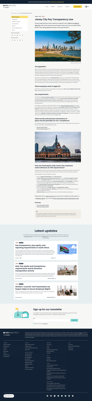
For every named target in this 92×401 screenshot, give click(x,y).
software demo (40, 198)
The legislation (14, 19)
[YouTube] (62, 395)
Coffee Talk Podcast (50, 351)
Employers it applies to (16, 21)
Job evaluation (27, 359)
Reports (26, 365)
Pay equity (48, 357)
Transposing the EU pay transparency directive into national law (56, 374)
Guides (48, 347)
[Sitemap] (72, 396)
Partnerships (5, 351)
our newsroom (45, 236)
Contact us (5, 347)
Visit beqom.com (6, 356)
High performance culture (51, 360)
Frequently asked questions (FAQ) (31, 347)
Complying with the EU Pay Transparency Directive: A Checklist (56, 378)
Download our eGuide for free (57, 2)
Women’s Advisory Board (42, 127)
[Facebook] (51, 396)
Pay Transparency (28, 355)
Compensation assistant (29, 367)
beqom (81, 332)
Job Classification (50, 366)
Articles (48, 346)
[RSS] (69, 396)
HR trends (48, 359)
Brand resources (6, 354)
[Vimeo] (65, 396)
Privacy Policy (45, 323)
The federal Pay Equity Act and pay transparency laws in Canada (56, 371)
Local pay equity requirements (52, 349)
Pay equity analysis (28, 353)
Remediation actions (29, 364)
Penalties (13, 25)
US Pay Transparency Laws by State (53, 383)
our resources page (28, 236)
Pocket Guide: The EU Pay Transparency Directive (56, 386)
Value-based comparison (29, 360)
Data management (28, 357)
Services (4, 353)
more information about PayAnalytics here (66, 198)
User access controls (29, 369)
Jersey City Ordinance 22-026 (48, 97)
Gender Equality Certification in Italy (53, 368)
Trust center (70, 344)
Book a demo (27, 349)
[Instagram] (54, 396)
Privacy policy (70, 349)
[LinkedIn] (58, 396)
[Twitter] (47, 396)
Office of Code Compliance (42, 128)
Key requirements (15, 23)
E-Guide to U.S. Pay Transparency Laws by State (55, 376)
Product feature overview (29, 344)
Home (47, 6)
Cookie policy (70, 347)
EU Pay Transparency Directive (52, 365)
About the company (7, 344)
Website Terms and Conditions (74, 346)
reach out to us (50, 196)
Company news (6, 346)
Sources (13, 30)
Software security (28, 346)
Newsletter (49, 353)
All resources (49, 344)
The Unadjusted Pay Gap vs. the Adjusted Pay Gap (56, 385)
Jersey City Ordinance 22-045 (67, 105)
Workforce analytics (28, 362)
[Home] (9, 6)
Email (34, 318)
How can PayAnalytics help (17, 27)
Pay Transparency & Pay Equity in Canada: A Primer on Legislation (56, 389)
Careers (4, 349)
